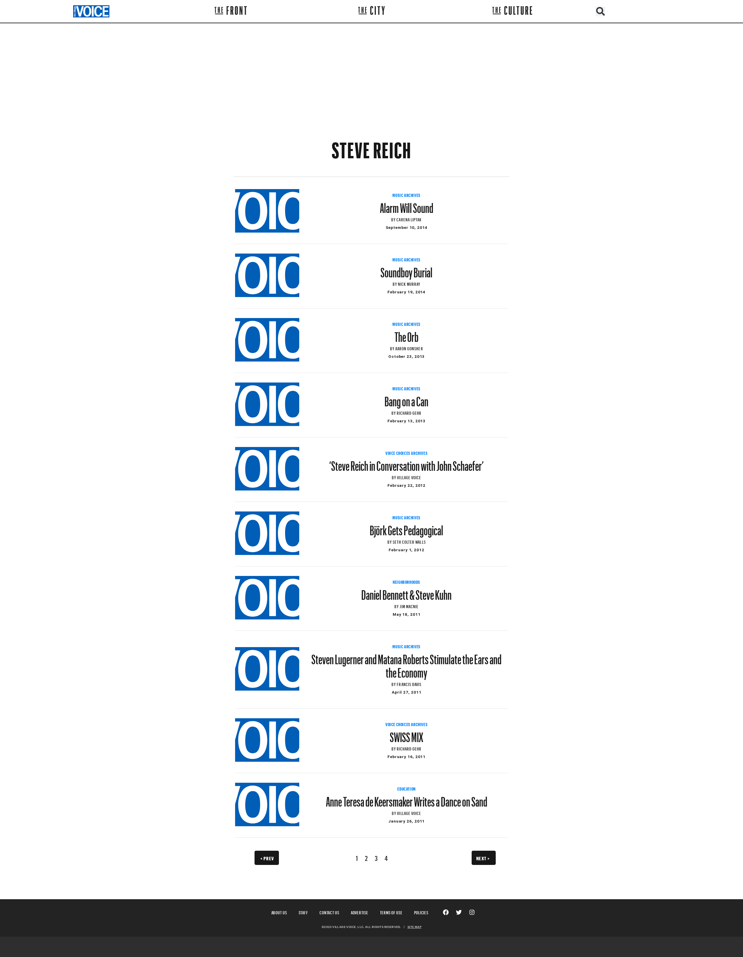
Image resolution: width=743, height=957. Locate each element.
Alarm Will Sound (406, 205)
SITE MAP (414, 927)
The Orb (406, 334)
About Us (279, 911)
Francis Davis (409, 683)
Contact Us (329, 911)
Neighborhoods (406, 581)
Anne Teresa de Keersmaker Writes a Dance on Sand (406, 799)
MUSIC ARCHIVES (406, 194)
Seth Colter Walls (409, 541)
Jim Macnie (409, 605)
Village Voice (409, 476)
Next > (483, 857)
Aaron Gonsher (409, 347)
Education (406, 788)
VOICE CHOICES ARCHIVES (406, 452)
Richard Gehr (409, 412)
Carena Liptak (409, 219)
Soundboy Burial (406, 270)
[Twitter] (459, 912)
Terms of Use (391, 911)
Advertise (359, 911)
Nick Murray (409, 283)
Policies (421, 911)
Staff (303, 911)
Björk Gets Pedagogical (406, 528)
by (393, 219)
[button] (600, 11)
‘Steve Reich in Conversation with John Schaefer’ (406, 463)
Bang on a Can (406, 399)
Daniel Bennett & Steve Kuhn (406, 592)
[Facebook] (446, 912)
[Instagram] (472, 912)
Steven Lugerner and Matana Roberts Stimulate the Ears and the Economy (406, 663)
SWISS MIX (406, 734)
